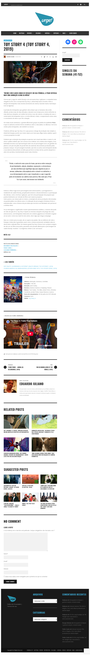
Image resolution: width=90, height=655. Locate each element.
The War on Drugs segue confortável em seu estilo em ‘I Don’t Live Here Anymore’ (48, 506)
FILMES (5, 40)
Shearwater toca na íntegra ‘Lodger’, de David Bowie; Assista (11, 487)
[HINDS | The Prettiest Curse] (27, 497)
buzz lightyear (14, 354)
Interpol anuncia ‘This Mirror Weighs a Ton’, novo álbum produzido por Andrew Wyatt (74, 134)
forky (34, 354)
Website (6, 569)
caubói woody (21, 354)
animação (7, 354)
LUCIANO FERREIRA (10, 250)
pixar (37, 354)
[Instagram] (80, 4)
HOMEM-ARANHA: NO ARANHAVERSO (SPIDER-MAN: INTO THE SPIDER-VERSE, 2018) (30, 268)
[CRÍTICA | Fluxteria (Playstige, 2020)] (27, 479)
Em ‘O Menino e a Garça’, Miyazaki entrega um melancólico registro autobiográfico (16, 431)
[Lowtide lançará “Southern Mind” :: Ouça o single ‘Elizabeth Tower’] (9, 497)
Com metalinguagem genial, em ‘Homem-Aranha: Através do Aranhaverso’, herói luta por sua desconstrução (16, 454)
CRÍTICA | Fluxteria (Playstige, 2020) (27, 486)
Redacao (64, 125)
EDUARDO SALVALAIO (11, 246)
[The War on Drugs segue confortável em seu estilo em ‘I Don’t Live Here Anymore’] (46, 497)
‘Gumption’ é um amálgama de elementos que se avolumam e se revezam (48, 487)
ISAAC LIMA (7, 248)
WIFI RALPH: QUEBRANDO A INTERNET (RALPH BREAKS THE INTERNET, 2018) (28, 266)
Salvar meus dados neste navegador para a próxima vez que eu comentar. (26, 576)
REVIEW (10, 40)
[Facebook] (77, 4)
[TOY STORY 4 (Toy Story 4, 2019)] (30, 72)
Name (6, 554)
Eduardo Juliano (10, 57)
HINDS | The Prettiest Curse (28, 504)
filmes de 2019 (29, 354)
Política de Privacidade (14, 604)
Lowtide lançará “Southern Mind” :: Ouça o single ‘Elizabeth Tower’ (11, 505)
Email (5, 561)
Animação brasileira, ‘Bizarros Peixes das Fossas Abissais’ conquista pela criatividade (43, 432)
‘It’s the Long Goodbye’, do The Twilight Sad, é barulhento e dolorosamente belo (74, 142)
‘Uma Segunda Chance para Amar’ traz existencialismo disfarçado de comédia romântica (43, 454)
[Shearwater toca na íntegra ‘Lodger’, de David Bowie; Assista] (9, 479)
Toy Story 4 (32, 298)
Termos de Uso (12, 606)
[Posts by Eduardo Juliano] (5, 57)
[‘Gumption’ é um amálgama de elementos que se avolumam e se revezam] (46, 479)
